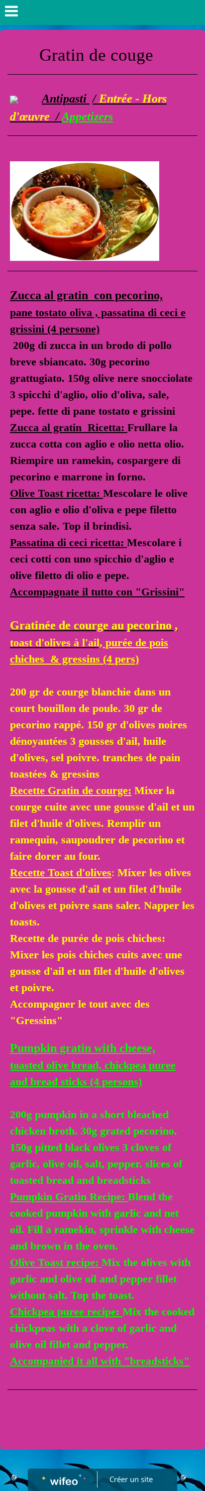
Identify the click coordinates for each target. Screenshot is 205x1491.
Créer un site (131, 1479)
